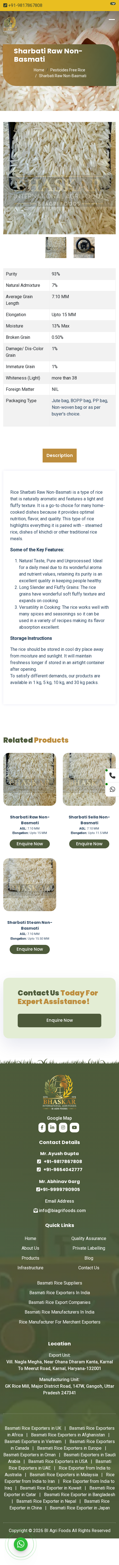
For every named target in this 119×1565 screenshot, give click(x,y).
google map (59, 1118)
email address (59, 1201)
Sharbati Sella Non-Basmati (89, 819)
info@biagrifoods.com (62, 1210)
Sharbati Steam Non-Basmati (29, 925)
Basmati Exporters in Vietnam (32, 1441)
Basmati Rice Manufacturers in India (59, 1312)
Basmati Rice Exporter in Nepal (46, 1501)
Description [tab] (59, 455)
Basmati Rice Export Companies (59, 1302)
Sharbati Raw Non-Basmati (30, 819)
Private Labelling (89, 1248)
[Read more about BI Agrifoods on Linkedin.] (52, 1127)
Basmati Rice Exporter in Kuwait (50, 1488)
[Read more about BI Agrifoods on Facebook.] (42, 1127)
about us (30, 1248)
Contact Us (88, 1267)
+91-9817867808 (24, 5)
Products (30, 1258)
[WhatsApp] (21, 1544)
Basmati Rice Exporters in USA (57, 1461)
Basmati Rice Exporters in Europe (69, 1448)
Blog (88, 1258)
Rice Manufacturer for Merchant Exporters (59, 1322)
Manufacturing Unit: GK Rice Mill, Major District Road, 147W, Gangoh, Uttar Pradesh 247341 (59, 1386)
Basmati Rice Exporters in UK (33, 1428)
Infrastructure (30, 1267)
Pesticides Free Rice (67, 70)
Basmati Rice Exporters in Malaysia (64, 1474)
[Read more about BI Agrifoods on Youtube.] (74, 1127)
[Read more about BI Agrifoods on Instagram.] (63, 1127)
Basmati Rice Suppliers (59, 1283)
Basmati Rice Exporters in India (59, 1292)
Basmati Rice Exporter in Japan (80, 1508)
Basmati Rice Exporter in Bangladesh (79, 1494)
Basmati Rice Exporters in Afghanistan (68, 1434)
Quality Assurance (88, 1238)
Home (39, 70)
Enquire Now (30, 844)
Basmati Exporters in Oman (29, 1454)
